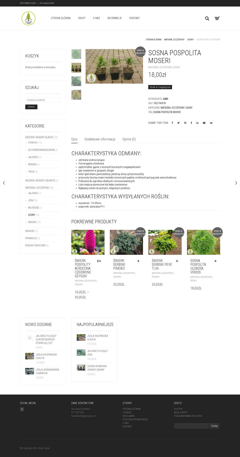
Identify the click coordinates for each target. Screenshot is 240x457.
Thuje (31, 171)
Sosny (190, 39)
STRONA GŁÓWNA (61, 18)
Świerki (79, 284)
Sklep (81, 18)
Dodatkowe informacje (100, 139)
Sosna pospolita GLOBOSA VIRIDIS (198, 266)
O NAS (96, 18)
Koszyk (178, 409)
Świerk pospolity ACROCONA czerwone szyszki (83, 268)
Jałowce (33, 157)
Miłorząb (33, 207)
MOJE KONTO (180, 412)
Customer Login (28, 3)
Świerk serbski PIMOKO (119, 264)
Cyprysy (32, 142)
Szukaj (31, 107)
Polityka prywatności (135, 419)
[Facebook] (22, 409)
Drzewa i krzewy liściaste (40, 180)
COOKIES (127, 412)
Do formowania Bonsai (41, 150)
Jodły (31, 200)
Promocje (31, 238)
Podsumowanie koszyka (188, 416)
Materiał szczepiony (174, 39)
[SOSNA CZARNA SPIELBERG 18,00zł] (4, 182)
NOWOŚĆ (29, 231)
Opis (74, 139)
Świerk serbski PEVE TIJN (162, 264)
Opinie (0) (129, 139)
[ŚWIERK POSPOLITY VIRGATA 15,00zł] (236, 182)
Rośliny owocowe (35, 245)
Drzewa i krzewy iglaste (39, 137)
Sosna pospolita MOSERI (167, 112)
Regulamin (128, 416)
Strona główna (153, 39)
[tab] (74, 139)
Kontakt (134, 18)
